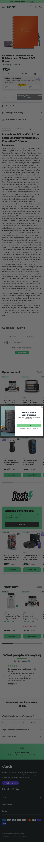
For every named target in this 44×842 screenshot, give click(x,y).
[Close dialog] (42, 407)
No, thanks (29, 431)
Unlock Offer (29, 425)
